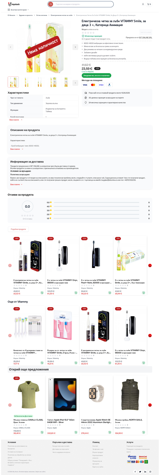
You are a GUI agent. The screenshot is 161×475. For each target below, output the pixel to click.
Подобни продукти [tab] (18, 229)
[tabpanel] (80, 265)
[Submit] (50, 4)
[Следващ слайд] (150, 265)
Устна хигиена (41, 15)
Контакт (95, 446)
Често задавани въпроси (61, 452)
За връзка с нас (98, 449)
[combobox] (81, 4)
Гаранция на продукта (134, 446)
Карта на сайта (98, 467)
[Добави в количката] (42, 293)
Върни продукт (98, 452)
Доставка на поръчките (60, 449)
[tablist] (18, 229)
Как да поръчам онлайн (60, 446)
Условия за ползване (15, 452)
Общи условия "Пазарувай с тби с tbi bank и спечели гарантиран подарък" (20, 463)
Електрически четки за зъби (61, 15)
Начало (12, 15)
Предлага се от (139, 37)
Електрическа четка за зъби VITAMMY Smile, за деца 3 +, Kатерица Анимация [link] (105, 15)
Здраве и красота (26, 15)
